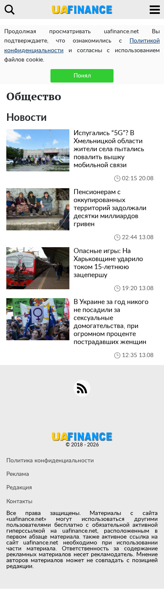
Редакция (19, 488)
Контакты (19, 501)
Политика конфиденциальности (50, 461)
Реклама (17, 474)
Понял (82, 76)
